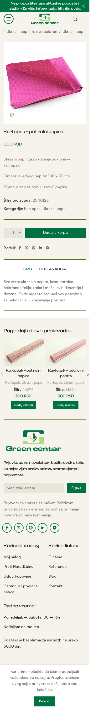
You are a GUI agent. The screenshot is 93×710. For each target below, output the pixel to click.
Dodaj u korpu (55, 232)
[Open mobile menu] (8, 19)
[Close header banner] (83, 6)
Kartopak (32, 208)
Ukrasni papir (74, 31)
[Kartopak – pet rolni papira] (24, 352)
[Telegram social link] (47, 248)
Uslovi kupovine (17, 576)
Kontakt (55, 586)
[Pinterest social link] (34, 248)
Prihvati (44, 701)
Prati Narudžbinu (18, 566)
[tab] (27, 269)
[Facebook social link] (19, 248)
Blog (52, 576)
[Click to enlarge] (12, 115)
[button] (23, 405)
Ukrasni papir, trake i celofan (31, 31)
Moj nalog (12, 557)
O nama (55, 557)
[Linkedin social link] (40, 248)
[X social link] (26, 248)
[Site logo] (45, 18)
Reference (57, 566)
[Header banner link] (44, 6)
